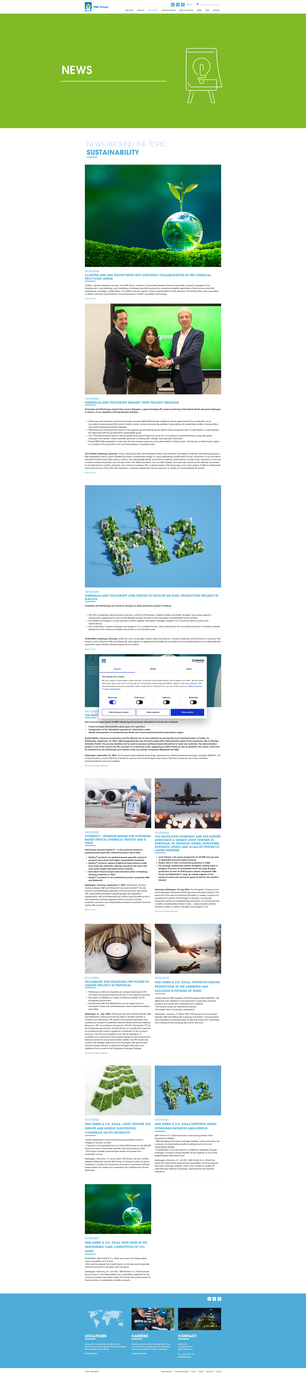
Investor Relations (168, 10)
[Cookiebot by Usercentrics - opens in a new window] (193, 661)
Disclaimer (210, 1371)
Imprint (218, 1371)
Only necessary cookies (119, 712)
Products (140, 10)
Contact (201, 1371)
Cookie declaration (111, 689)
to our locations (91, 1353)
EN (191, 4)
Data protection (195, 686)
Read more (90, 298)
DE (188, 4)
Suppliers (216, 10)
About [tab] (188, 669)
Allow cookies (187, 712)
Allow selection (153, 712)
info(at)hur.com (184, 1357)
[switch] (139, 702)
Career (199, 10)
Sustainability (153, 10)
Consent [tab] (117, 669)
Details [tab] (153, 669)
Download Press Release (96, 765)
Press (207, 10)
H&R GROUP (129, 10)
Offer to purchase (186, 10)
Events (193, 1371)
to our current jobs (138, 1353)
